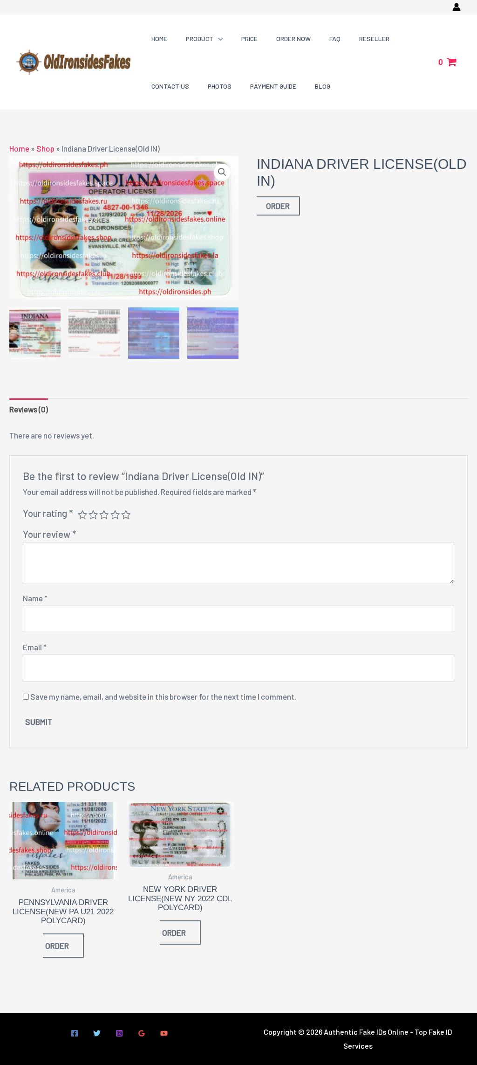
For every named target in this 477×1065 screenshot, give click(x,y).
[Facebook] (74, 1033)
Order (278, 205)
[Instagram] (119, 1033)
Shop (45, 148)
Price (249, 38)
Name (35, 598)
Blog (322, 86)
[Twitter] (97, 1033)
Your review (49, 534)
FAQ (335, 38)
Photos (220, 86)
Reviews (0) (28, 409)
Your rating (48, 513)
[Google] (141, 1033)
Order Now (293, 38)
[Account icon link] (456, 7)
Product (199, 38)
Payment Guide (273, 86)
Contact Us (170, 86)
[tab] (28, 409)
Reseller (374, 38)
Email (35, 647)
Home (159, 38)
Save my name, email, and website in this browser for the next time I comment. (163, 696)
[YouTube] (164, 1033)
